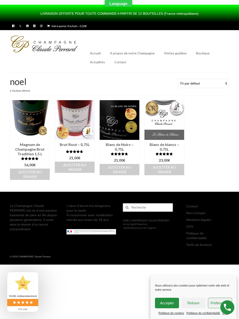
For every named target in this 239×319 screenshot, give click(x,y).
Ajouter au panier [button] (30, 174)
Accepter (167, 303)
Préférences (220, 303)
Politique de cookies (171, 313)
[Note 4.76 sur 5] (119, 154)
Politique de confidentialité (203, 313)
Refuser (193, 303)
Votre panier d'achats (69, 26)
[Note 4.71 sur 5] (75, 151)
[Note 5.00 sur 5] (30, 158)
